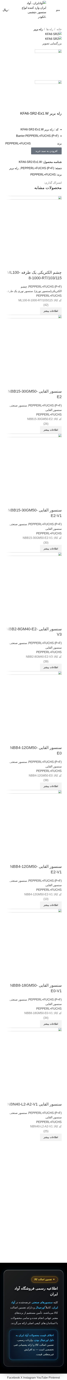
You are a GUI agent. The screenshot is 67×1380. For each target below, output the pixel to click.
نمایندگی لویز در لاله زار (50, 1167)
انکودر (60, 1202)
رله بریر (38, 29)
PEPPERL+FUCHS (43, 174)
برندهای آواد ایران (54, 1206)
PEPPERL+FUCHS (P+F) (37, 168)
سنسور (60, 1190)
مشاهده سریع (57, 1097)
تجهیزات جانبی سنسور (51, 1198)
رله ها (49, 29)
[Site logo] (33, 9)
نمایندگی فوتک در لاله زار (49, 1175)
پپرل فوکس (57, 1179)
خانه (59, 29)
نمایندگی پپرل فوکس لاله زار (47, 1171)
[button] (46, 150)
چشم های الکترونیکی (51, 1194)
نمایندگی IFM (56, 1163)
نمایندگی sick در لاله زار (50, 1159)
